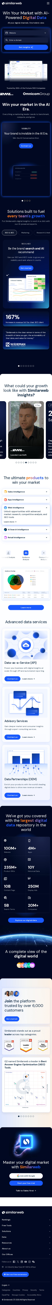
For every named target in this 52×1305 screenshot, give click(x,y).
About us (6, 1248)
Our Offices (7, 1254)
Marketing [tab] (25, 233)
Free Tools (6, 1225)
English (4, 1285)
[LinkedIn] (21, 1261)
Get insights (24, 47)
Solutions (6, 1231)
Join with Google (27, 1176)
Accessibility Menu (34, 1295)
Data (4, 1237)
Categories (6, 1290)
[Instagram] (29, 1261)
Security (33, 1290)
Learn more (9, 522)
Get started (26, 268)
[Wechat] (33, 1261)
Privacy (25, 1290)
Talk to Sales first (25, 1191)
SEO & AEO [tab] (9, 233)
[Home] (12, 3)
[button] (26, 33)
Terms (41, 1290)
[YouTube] (25, 1261)
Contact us (26, 146)
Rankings (6, 1219)
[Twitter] (17, 1261)
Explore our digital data (26, 920)
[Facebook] (14, 1261)
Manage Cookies (18, 1295)
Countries (16, 1290)
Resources (7, 1243)
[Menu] (48, 3)
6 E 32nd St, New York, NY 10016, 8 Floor (20, 1267)
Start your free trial (26, 1183)
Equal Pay (5, 1295)
